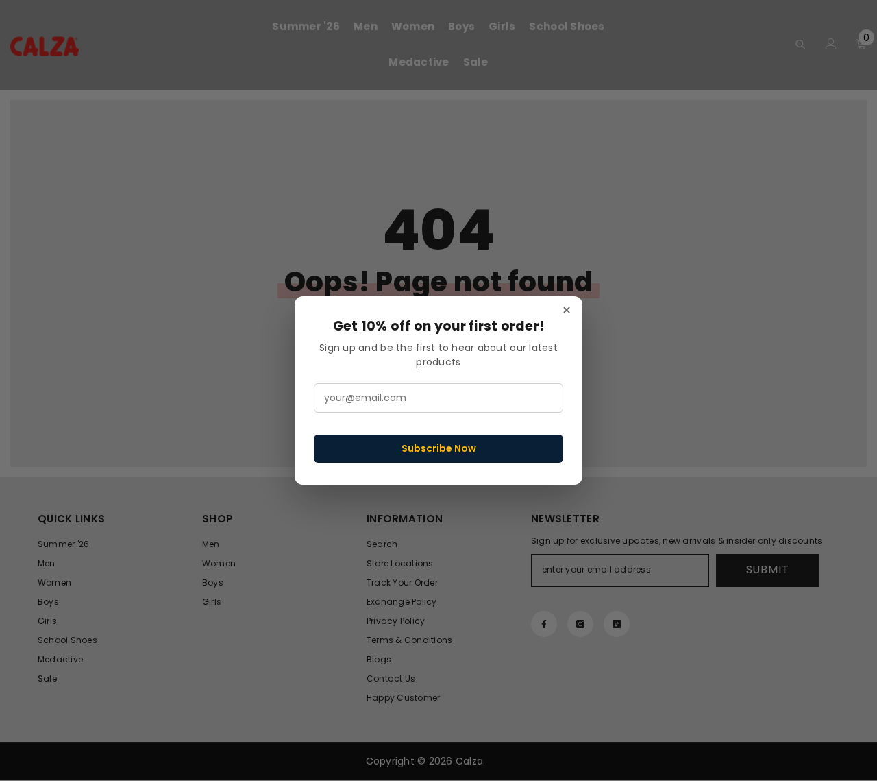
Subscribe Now (439, 448)
